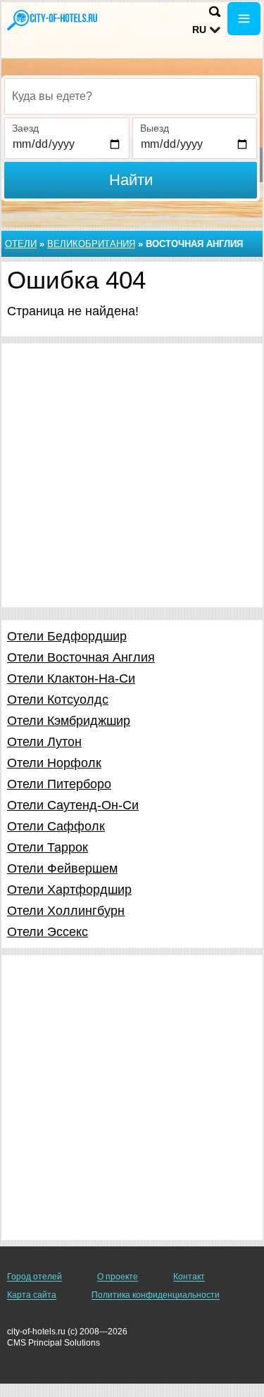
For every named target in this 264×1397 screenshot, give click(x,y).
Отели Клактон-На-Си (71, 678)
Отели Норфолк (54, 763)
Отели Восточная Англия (81, 657)
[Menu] (243, 18)
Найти (131, 180)
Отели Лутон (44, 742)
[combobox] (130, 96)
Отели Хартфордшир (69, 890)
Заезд (25, 128)
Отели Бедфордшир (67, 636)
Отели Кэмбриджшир (68, 721)
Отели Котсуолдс (57, 700)
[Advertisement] (132, 475)
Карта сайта (31, 1295)
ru (199, 29)
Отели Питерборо (59, 784)
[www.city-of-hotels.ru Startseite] (53, 20)
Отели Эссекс (47, 932)
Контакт (189, 1277)
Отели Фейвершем (62, 868)
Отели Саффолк (56, 826)
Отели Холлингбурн (66, 911)
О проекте (117, 1277)
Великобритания (91, 244)
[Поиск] (214, 11)
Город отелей (34, 1277)
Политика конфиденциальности (156, 1295)
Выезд (154, 128)
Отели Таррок (47, 847)
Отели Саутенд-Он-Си (73, 805)
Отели (21, 244)
